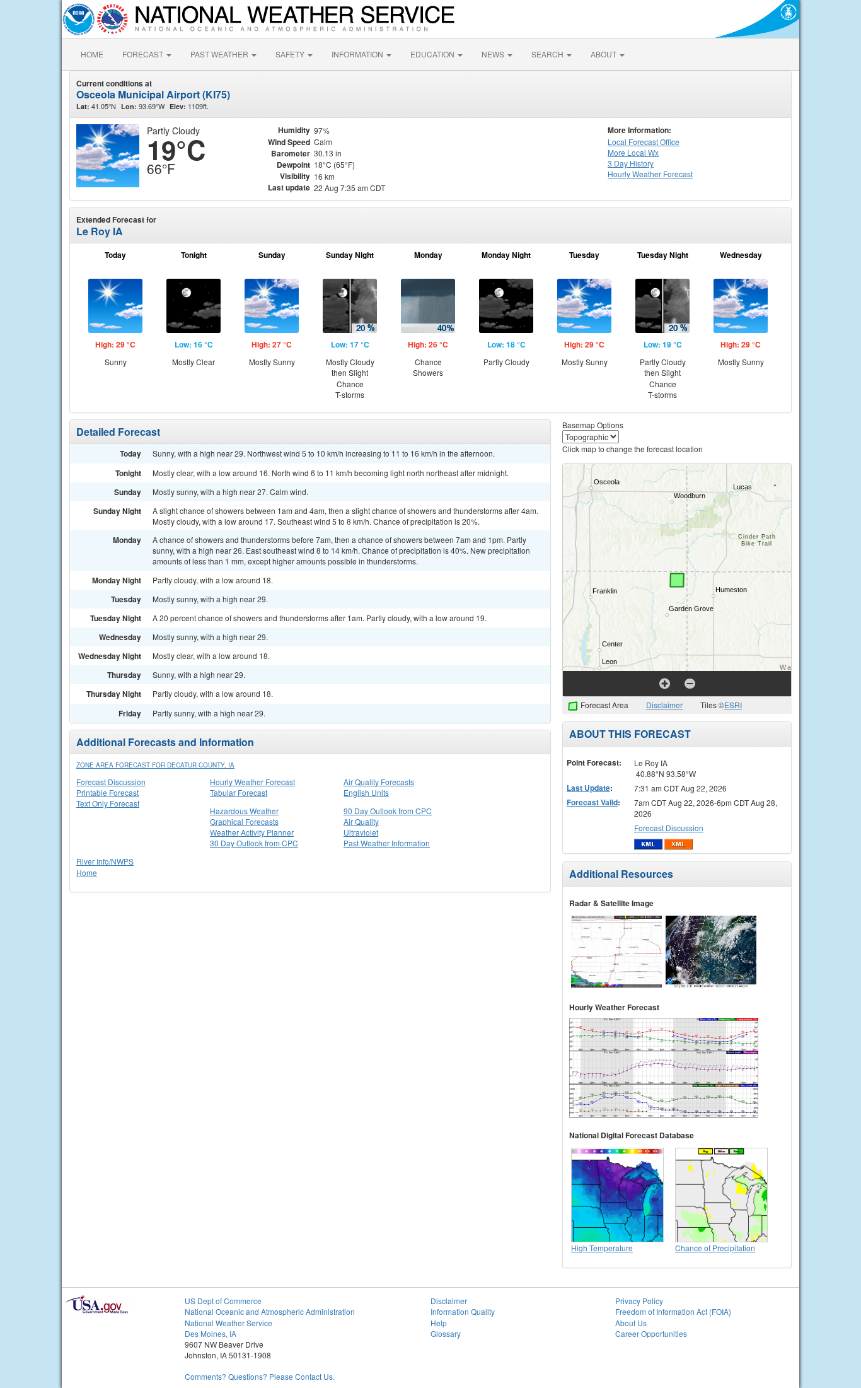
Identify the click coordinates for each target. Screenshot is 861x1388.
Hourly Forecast (650, 173)
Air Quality (361, 821)
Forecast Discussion (111, 781)
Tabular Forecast (238, 792)
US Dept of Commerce (223, 1300)
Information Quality (462, 1311)
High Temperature (602, 1247)
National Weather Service (228, 1322)
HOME (92, 54)
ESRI (733, 704)
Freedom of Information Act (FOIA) (673, 1311)
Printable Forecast (107, 792)
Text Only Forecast (107, 803)
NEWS (494, 54)
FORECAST (143, 54)
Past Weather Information (387, 842)
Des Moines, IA (210, 1333)
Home (86, 872)
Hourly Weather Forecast (252, 781)
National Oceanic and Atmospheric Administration (270, 1311)
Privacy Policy (639, 1300)
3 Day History (631, 163)
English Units (366, 792)
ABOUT (604, 54)
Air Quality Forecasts (379, 781)
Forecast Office (643, 141)
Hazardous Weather (244, 810)
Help (438, 1322)
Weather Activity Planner (252, 832)
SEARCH (548, 54)
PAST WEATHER (220, 54)
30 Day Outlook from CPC (254, 842)
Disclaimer (664, 704)
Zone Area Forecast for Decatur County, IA (155, 765)
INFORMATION (358, 54)
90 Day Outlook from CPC (388, 810)
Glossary (445, 1333)
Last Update (588, 787)
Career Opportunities (651, 1333)
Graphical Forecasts (244, 821)
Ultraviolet (361, 832)
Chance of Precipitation (715, 1247)
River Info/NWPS (105, 861)
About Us (631, 1322)
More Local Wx (633, 152)
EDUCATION (433, 54)
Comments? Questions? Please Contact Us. (260, 1376)
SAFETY (290, 54)
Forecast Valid (592, 802)
